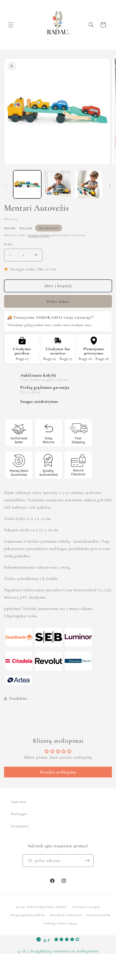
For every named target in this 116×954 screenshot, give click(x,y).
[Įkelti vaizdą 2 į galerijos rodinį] (58, 184)
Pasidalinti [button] (18, 698)
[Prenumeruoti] (87, 860)
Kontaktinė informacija (66, 915)
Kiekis (8, 244)
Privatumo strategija (86, 907)
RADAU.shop (36, 907)
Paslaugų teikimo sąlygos (60, 923)
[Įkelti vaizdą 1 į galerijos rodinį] (27, 184)
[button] (11, 25)
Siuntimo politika (99, 915)
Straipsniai (20, 826)
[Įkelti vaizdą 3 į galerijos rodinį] (88, 184)
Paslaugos (19, 814)
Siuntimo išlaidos (39, 235)
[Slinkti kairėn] (6, 186)
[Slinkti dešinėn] (110, 186)
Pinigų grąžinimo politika (28, 915)
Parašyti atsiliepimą (58, 772)
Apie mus (18, 801)
